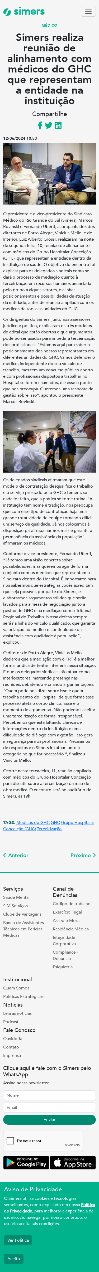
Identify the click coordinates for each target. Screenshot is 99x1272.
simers (28, 11)
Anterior (18, 855)
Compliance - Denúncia (65, 955)
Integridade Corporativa (64, 941)
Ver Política (18, 1240)
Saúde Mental (16, 897)
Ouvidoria (12, 1039)
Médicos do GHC (33, 823)
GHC (55, 823)
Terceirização (49, 829)
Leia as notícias (17, 1013)
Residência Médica (71, 929)
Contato (11, 1047)
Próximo (81, 855)
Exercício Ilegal (67, 912)
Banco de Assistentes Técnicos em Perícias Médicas (23, 929)
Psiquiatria (63, 967)
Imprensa (12, 1056)
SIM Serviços (15, 906)
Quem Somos (16, 988)
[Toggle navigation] (88, 11)
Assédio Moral (67, 921)
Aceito (13, 1259)
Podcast (10, 1022)
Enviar (49, 1120)
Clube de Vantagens (22, 914)
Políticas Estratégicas (23, 996)
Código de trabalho (72, 904)
